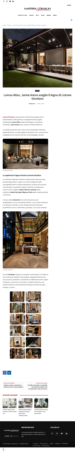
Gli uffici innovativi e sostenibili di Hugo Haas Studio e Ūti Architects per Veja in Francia (37, 386)
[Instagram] (7, 1)
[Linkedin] (9, 373)
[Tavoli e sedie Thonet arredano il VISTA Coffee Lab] (10, 403)
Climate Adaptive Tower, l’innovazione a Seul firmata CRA (41, 411)
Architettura (38, 407)
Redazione (32, 103)
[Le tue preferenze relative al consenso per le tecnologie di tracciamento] (3, 449)
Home (4, 25)
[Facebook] (4, 1)
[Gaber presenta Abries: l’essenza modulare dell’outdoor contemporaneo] (25, 403)
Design (9, 25)
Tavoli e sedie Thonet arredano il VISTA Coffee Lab (10, 411)
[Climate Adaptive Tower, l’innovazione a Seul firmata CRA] (41, 403)
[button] (71, 20)
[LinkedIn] (13, 1)
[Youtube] (10, 1)
